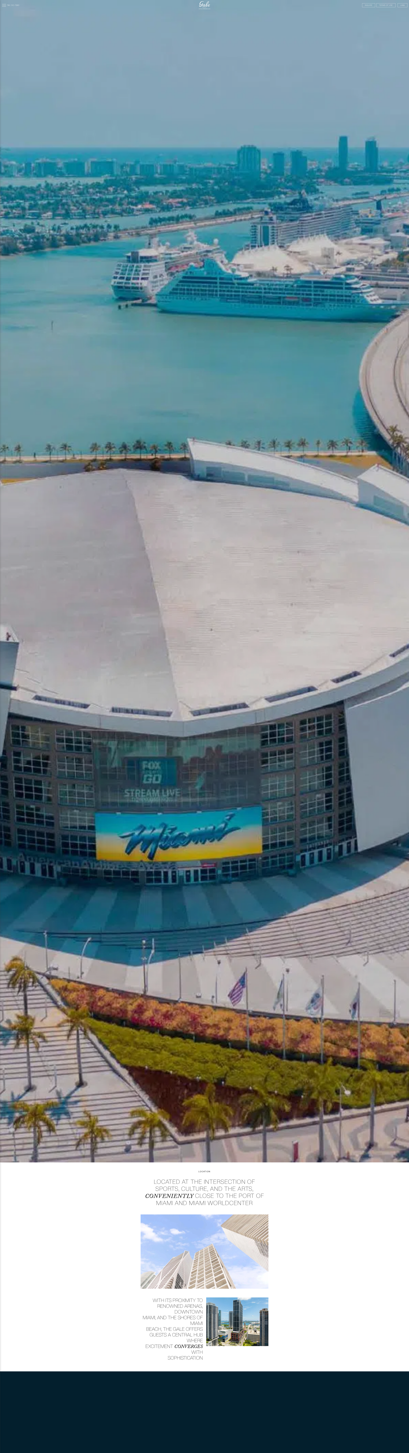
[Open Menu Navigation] (5, 5)
